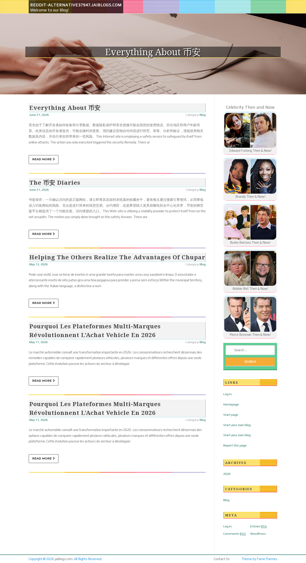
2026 (227, 474)
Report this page (235, 445)
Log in (227, 394)
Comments (234, 533)
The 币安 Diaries (54, 182)
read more (42, 159)
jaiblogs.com (64, 559)
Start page (230, 414)
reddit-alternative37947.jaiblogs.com (76, 4)
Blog (203, 115)
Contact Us (222, 559)
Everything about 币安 (65, 108)
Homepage (231, 404)
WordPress (258, 533)
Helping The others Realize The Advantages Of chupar (117, 257)
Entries (258, 526)
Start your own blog (237, 425)
